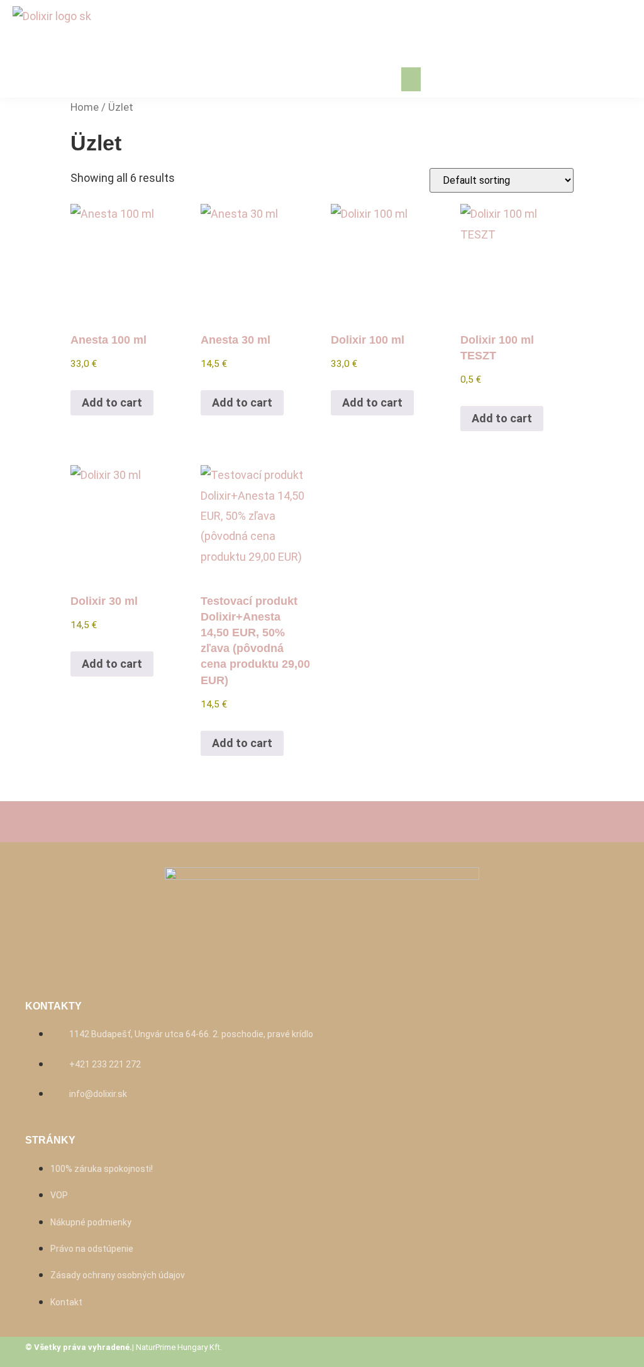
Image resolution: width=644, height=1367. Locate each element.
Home (84, 107)
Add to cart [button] (112, 402)
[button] (411, 79)
